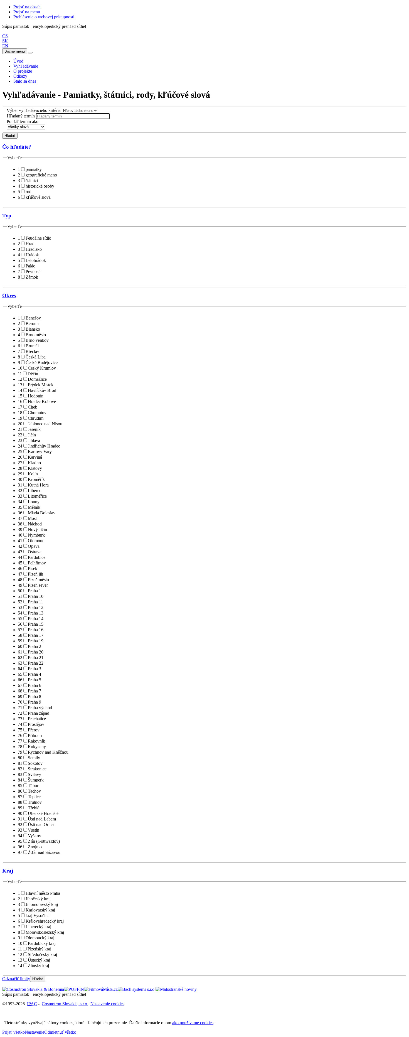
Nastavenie (34, 1032)
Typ (6, 215)
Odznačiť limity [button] (16, 978)
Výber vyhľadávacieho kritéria (34, 110)
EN (5, 45)
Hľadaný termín (21, 116)
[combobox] (73, 116)
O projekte (22, 71)
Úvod (18, 61)
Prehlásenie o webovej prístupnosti (43, 16)
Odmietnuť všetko (60, 1032)
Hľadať (9, 136)
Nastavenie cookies (107, 1003)
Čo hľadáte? (16, 147)
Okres (9, 295)
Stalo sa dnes (24, 81)
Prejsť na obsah (27, 6)
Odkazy (20, 76)
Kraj (7, 871)
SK (5, 40)
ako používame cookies (192, 1022)
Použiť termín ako (22, 121)
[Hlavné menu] (30, 52)
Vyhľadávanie (25, 66)
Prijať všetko (13, 1032)
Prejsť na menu (26, 11)
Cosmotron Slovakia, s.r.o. (65, 1003)
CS (5, 35)
